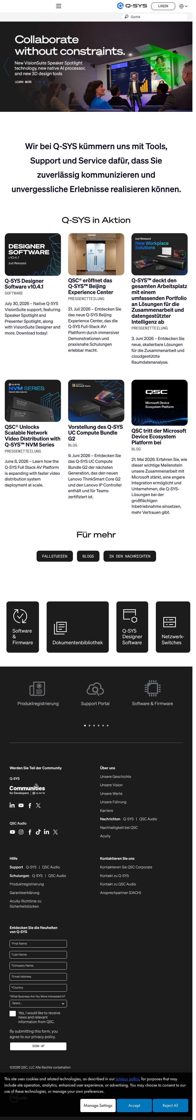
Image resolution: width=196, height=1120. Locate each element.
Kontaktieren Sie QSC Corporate (126, 867)
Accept (134, 1105)
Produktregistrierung (27, 884)
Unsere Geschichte (115, 777)
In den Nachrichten (129, 556)
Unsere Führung (113, 802)
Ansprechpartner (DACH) (120, 892)
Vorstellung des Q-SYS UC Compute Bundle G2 (95, 433)
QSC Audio (18, 825)
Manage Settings (98, 1105)
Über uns (107, 768)
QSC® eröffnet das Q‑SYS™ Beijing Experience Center (90, 286)
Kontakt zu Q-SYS (114, 875)
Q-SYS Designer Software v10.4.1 (24, 283)
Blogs (88, 556)
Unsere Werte (111, 794)
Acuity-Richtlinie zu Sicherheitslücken (31, 904)
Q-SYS (31, 867)
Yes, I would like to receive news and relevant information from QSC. (39, 1017)
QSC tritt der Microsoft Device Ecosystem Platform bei (158, 436)
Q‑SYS (15, 778)
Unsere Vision (111, 785)
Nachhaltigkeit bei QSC (119, 828)
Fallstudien (54, 556)
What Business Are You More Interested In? (37, 996)
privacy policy (43, 1036)
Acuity (105, 836)
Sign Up (38, 1046)
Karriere (106, 811)
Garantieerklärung (24, 893)
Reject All (170, 1105)
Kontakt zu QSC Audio (118, 884)
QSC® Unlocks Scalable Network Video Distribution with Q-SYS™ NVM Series (32, 436)
